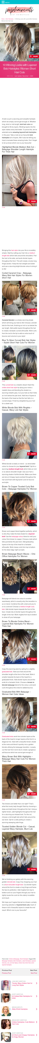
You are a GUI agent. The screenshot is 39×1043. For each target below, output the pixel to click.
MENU (7, 2)
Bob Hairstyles (17, 961)
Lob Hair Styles (14, 963)
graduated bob (7, 671)
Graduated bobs (7, 736)
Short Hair (28, 963)
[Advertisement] (19, 97)
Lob (8, 963)
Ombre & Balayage (14, 959)
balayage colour (17, 536)
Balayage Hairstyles (7, 961)
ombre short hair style (9, 387)
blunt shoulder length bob (14, 884)
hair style (14, 250)
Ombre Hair (21, 963)
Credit (3, 207)
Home (3, 19)
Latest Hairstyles (26, 961)
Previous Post (6, 973)
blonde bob (11, 882)
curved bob (9, 385)
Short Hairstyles (9, 19)
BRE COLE (10, 76)
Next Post (34, 973)
